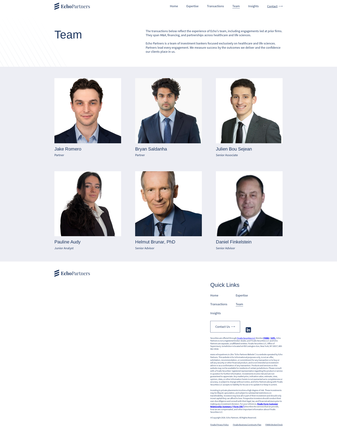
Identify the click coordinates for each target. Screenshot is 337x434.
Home (174, 6)
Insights (253, 6)
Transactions (215, 6)
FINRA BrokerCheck (274, 424)
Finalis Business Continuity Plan (247, 424)
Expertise (192, 6)
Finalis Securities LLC (246, 338)
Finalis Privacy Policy (219, 424)
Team (236, 6)
